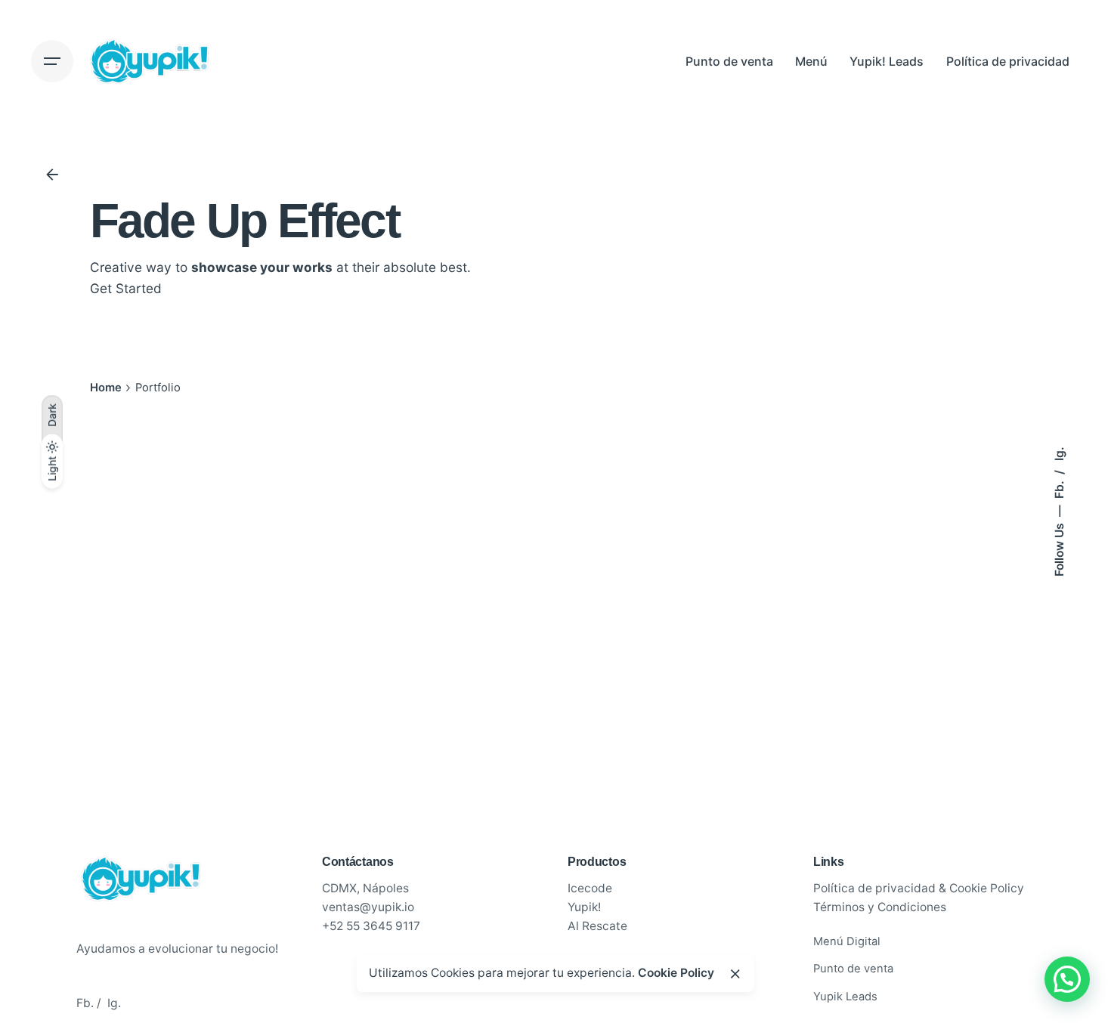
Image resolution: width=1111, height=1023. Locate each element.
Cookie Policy (676, 973)
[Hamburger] (52, 61)
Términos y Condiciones (879, 907)
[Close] (735, 974)
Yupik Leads (845, 996)
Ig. (1059, 454)
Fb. (1059, 488)
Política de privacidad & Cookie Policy (918, 888)
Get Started (126, 287)
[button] (1067, 979)
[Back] (52, 174)
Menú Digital (846, 941)
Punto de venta (853, 968)
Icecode (590, 888)
